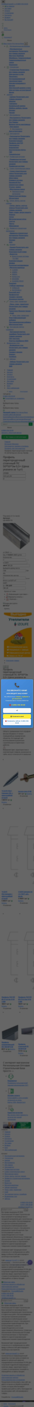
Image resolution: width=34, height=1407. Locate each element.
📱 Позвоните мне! (17, 716)
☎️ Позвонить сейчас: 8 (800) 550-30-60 (17, 722)
